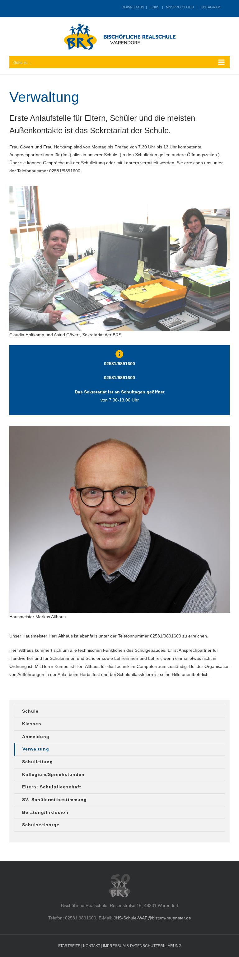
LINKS (154, 7)
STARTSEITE (69, 946)
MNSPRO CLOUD (180, 7)
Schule (30, 711)
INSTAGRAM (210, 7)
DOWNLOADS (133, 7)
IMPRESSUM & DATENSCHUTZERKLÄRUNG (142, 946)
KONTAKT (91, 946)
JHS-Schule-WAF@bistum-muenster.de (152, 917)
